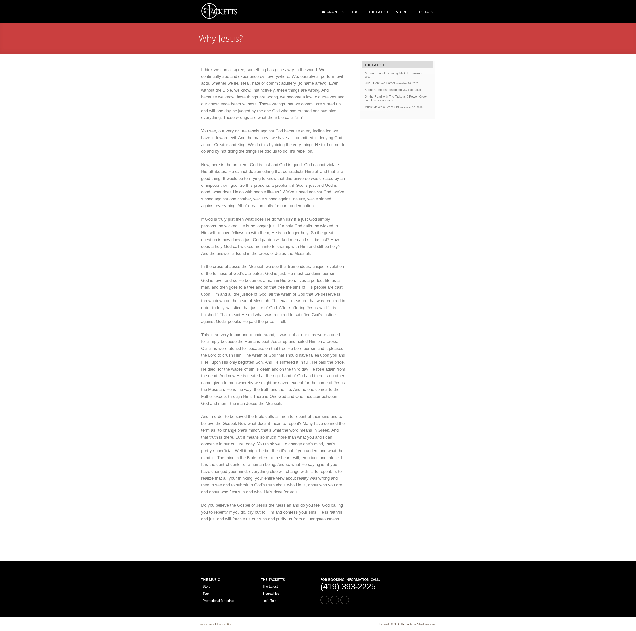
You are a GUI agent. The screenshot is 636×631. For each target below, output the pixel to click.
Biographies (332, 11)
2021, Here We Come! (380, 83)
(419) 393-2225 (348, 586)
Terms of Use (224, 624)
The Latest (378, 11)
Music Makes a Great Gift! (382, 107)
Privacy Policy (206, 624)
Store (401, 11)
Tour (356, 11)
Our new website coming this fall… (388, 73)
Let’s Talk (424, 11)
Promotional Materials (218, 601)
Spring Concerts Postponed (383, 89)
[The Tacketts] (219, 18)
